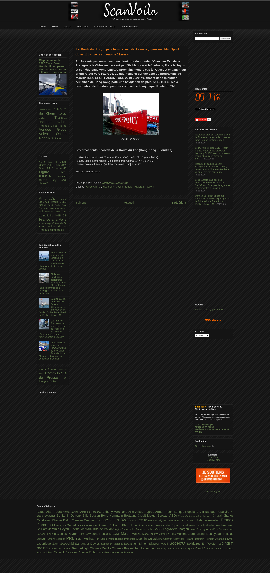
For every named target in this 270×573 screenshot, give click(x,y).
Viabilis (210, 548)
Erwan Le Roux (187, 520)
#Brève (199, 429)
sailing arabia (56, 229)
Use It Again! (187, 548)
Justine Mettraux (81, 529)
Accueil (129, 202)
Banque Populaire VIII (189, 511)
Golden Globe (45, 110)
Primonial (130, 538)
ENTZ (135, 521)
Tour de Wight (45, 223)
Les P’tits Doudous (219, 529)
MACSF (115, 534)
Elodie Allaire (213, 460)
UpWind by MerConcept (167, 548)
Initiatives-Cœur (192, 525)
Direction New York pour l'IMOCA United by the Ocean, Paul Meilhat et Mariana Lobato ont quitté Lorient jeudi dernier (52, 350)
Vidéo (52, 381)
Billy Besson (92, 515)
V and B (201, 548)
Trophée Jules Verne (53, 125)
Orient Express (57, 538)
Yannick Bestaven (66, 552)
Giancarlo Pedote (87, 525)
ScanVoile (213, 457)
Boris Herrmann (112, 515)
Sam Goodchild (63, 543)
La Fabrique (139, 529)
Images (44, 381)
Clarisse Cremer (84, 520)
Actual (41, 511)
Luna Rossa (100, 534)
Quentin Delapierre (149, 538)
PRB (71, 538)
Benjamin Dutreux (70, 515)
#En (209, 429)
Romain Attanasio (216, 538)
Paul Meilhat (85, 538)
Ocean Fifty (50, 180)
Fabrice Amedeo (209, 520)
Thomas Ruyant (123, 548)
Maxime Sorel (186, 534)
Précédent (179, 202)
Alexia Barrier (71, 512)
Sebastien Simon (136, 543)
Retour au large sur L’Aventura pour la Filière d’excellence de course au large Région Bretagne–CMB (212, 137)
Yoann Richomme (91, 552)
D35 (64, 165)
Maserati (139, 186)
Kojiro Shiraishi (123, 529)
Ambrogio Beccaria (90, 512)
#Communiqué (206, 425)
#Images (199, 427)
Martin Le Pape (167, 534)
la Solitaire (54, 138)
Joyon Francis (124, 186)
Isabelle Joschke (215, 525)
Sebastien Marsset (112, 543)
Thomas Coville (101, 548)
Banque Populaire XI (219, 511)
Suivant (81, 202)
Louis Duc (53, 534)
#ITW (197, 425)
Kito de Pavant (103, 529)
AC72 (43, 162)
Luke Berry (85, 534)
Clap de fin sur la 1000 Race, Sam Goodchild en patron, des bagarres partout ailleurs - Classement (52, 66)
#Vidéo (198, 432)
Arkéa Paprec (145, 511)
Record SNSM (59, 202)
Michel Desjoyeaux (209, 534)
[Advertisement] (131, 36)
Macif (126, 533)
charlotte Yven (112, 552)
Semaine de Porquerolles (55, 208)
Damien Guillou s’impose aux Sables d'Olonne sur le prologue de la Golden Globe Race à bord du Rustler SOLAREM (52, 307)
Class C (54, 162)
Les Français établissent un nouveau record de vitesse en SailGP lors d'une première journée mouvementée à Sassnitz (52, 328)
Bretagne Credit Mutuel (141, 515)
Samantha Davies (88, 543)
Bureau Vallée (168, 515)
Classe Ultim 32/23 (113, 520)
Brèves (53, 369)
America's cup (53, 198)
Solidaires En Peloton (203, 543)
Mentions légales (213, 491)
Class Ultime (93, 186)
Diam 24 (45, 168)
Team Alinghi (81, 548)
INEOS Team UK (156, 525)
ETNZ (143, 520)
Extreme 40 (59, 168)
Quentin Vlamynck (174, 538)
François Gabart (65, 525)
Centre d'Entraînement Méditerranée (195, 516)
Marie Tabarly (150, 534)
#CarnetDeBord (220, 429)
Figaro (50, 172)
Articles (43, 369)
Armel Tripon (164, 511)
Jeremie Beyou (59, 529)
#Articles (209, 427)
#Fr (205, 429)
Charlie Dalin (62, 520)
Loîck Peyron (68, 534)
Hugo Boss (138, 525)
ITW (64, 377)
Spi (41, 211)
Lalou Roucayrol (199, 529)
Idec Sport (109, 186)
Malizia (137, 534)
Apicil (131, 512)
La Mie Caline (155, 529)
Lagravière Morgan (176, 529)
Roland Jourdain (195, 538)
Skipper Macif (159, 543)
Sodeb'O (178, 543)
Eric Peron (170, 520)
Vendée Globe (53, 129)
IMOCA (48, 176)
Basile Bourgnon (47, 515)
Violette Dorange (224, 548)
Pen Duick (101, 538)
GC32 (64, 172)
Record (150, 186)
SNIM (43, 205)
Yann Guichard (45, 552)
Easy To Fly (156, 520)
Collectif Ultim (54, 165)
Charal (218, 515)
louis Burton (127, 552)
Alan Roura (54, 511)
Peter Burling (116, 538)
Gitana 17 (104, 525)
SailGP (46, 118)
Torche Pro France (52, 212)
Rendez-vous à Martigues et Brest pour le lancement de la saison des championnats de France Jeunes (52, 260)
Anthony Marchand (115, 511)
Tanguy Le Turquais (60, 548)
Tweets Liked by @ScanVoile (209, 309)
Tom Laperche (145, 548)
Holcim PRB (120, 525)
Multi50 (62, 176)
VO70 (64, 180)
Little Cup (45, 202)
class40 (43, 183)
